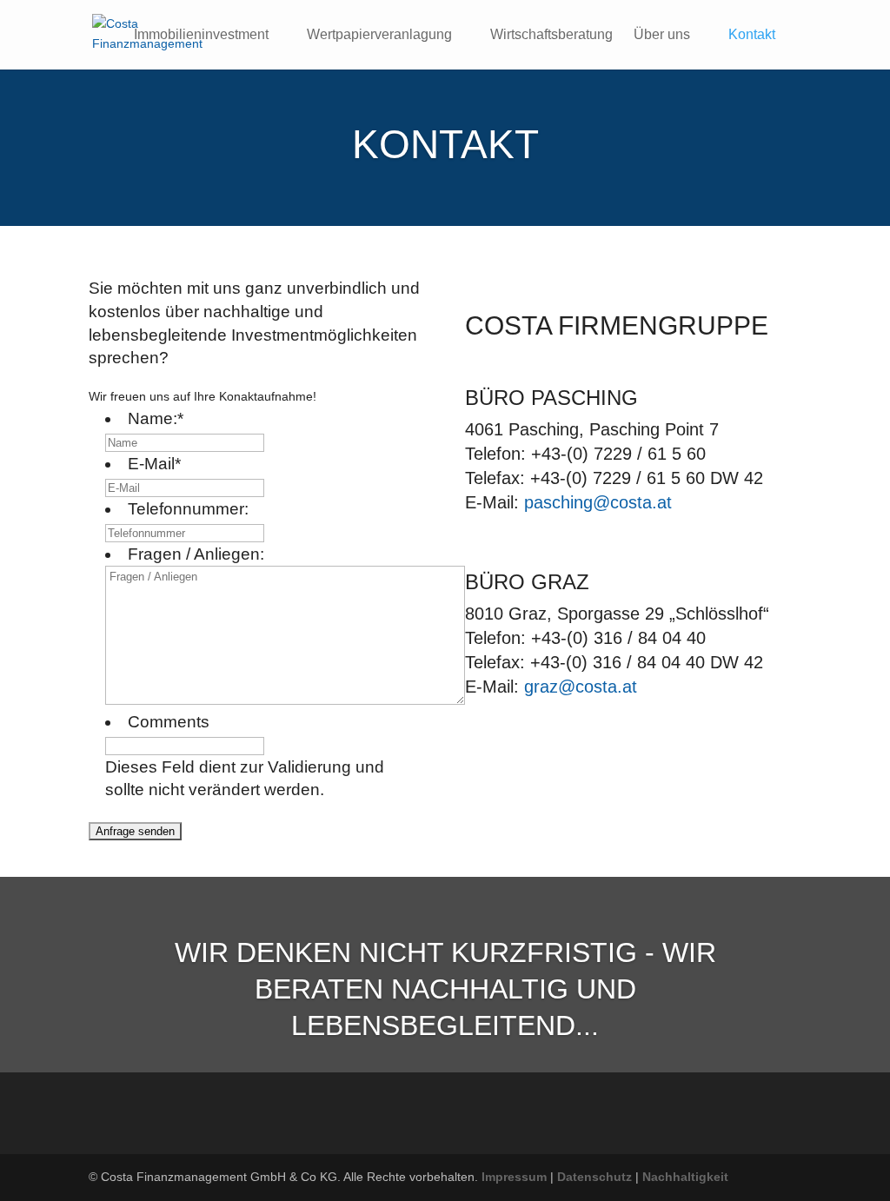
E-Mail (154, 464)
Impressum (514, 1177)
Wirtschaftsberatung (551, 35)
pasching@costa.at (598, 502)
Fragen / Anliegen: (196, 554)
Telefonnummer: (188, 509)
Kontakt (751, 35)
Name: (155, 418)
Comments (168, 722)
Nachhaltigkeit (685, 1177)
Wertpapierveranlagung (379, 35)
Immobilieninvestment (201, 35)
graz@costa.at (580, 686)
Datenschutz (594, 1177)
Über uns (662, 35)
